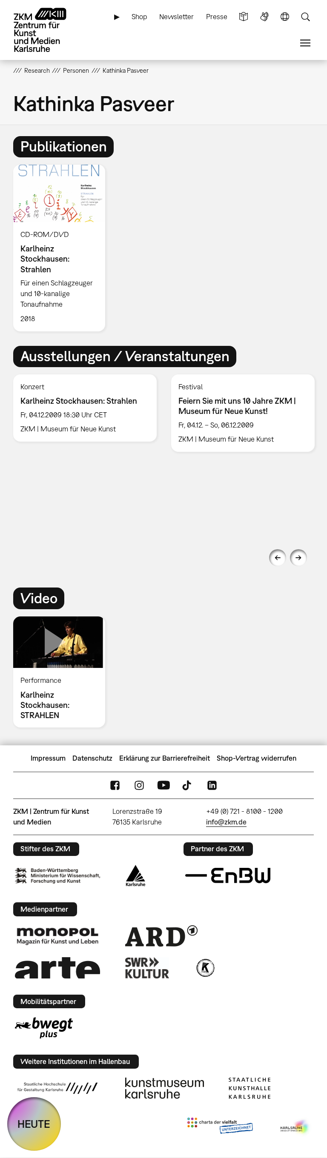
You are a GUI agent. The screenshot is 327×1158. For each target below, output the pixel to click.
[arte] (57, 967)
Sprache (284, 16)
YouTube (163, 785)
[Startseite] (47, 30)
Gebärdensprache (264, 16)
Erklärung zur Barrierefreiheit (164, 758)
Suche (305, 16)
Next (298, 557)
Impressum (48, 758)
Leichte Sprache (243, 16)
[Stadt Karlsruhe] (135, 875)
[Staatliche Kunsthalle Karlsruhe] (249, 1088)
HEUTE (33, 1124)
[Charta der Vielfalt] (219, 1127)
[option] (62, 248)
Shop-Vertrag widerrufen (256, 758)
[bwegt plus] (44, 1027)
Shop (139, 16)
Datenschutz (92, 758)
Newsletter (176, 16)
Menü (305, 43)
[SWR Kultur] (147, 967)
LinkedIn (212, 785)
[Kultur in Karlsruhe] (204, 967)
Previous (277, 557)
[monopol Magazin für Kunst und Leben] (57, 936)
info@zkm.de (226, 822)
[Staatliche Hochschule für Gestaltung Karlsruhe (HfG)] (57, 1088)
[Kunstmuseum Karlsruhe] (164, 1088)
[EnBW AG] (227, 875)
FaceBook (114, 785)
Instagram (139, 785)
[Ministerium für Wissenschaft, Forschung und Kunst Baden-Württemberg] (57, 876)
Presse (216, 16)
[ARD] (161, 936)
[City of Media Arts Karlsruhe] (295, 1127)
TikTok (187, 785)
